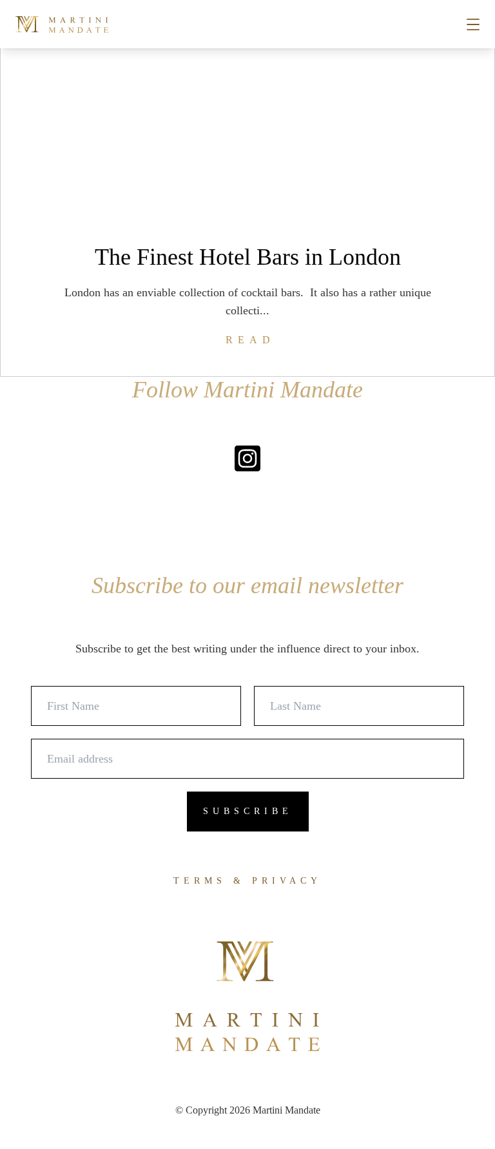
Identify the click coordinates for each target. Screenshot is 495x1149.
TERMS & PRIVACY (247, 881)
